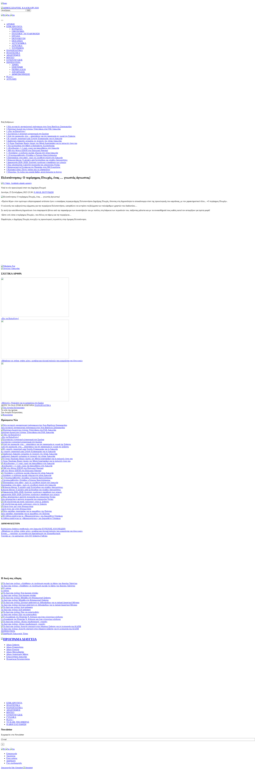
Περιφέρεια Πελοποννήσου (18, 659)
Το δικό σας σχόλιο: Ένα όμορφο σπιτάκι (18, 595)
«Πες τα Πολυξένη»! (15, 131)
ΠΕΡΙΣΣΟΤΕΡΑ (8, 631)
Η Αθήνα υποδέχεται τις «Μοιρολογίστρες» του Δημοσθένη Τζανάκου (31, 518)
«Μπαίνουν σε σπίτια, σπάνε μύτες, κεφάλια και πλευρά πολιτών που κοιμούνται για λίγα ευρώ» (42, 361)
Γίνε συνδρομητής (14, 763)
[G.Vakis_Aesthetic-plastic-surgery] (16, 183)
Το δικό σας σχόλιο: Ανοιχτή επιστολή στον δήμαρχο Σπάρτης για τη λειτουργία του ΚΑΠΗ (40, 629)
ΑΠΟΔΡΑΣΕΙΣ (18, 72)
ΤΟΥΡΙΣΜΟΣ (18, 48)
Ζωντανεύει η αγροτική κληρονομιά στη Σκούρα (27, 134)
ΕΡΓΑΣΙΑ (16, 36)
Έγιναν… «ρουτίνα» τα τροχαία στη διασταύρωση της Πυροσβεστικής (30, 533)
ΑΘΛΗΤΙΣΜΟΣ (13, 55)
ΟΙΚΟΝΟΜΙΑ (18, 31)
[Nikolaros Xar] (8, 266)
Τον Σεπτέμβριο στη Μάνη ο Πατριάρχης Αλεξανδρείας (30, 146)
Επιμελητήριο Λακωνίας (16, 657)
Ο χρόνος (5, 590)
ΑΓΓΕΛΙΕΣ (11, 79)
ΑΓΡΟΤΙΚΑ (17, 45)
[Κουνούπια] (7, 415)
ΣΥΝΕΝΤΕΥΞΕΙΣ (14, 60)
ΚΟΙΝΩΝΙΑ (17, 29)
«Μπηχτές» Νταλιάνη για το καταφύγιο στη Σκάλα (22, 403)
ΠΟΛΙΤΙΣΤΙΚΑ (13, 53)
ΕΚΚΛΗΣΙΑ (17, 41)
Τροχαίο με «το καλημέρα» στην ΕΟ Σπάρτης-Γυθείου (24, 536)
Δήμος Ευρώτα (12, 649)
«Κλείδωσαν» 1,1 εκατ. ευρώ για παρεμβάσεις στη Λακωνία (32, 148)
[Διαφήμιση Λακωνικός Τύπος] (14, 633)
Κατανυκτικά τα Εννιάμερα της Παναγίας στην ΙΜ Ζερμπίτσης (33, 167)
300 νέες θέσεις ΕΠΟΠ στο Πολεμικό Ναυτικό (27, 150)
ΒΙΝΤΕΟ (10, 57)
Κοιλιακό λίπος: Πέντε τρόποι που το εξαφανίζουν (28, 169)
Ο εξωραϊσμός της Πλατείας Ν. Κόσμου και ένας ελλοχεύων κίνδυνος (31, 619)
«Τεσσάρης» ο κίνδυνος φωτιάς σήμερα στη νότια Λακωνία (32, 153)
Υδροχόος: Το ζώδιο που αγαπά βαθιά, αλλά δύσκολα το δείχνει (34, 172)
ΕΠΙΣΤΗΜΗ (17, 67)
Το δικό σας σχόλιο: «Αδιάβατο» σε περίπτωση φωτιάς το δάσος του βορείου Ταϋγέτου (38, 586)
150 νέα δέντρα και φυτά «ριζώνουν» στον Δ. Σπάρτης (24, 504)
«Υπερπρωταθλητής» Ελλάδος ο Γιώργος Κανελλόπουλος (31, 155)
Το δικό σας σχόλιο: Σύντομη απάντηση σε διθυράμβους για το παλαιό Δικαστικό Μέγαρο (39, 605)
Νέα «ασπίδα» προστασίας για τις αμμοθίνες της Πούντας (25, 513)
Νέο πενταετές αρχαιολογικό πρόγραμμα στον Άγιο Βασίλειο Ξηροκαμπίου (39, 126)
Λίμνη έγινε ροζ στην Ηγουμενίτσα (16, 509)
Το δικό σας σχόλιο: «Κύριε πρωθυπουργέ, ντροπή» (23, 624)
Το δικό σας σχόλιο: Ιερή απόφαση (16, 610)
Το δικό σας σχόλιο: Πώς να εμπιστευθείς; (19, 614)
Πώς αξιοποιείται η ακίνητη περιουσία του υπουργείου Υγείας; (33, 165)
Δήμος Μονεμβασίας (15, 652)
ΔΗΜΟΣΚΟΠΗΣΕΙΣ (21, 74)
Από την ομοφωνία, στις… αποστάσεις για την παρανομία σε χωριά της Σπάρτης (40, 136)
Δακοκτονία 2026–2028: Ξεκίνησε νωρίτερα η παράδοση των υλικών (36, 162)
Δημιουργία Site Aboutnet (12, 767)
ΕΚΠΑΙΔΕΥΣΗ (19, 38)
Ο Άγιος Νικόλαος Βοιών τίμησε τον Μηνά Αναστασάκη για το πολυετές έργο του (41, 143)
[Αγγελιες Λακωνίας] (10, 268)
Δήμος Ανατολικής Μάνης (17, 654)
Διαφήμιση (11, 761)
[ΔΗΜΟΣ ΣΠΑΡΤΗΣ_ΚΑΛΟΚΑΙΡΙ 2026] (20, 8)
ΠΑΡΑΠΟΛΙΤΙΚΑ (14, 50)
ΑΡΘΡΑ (15, 65)
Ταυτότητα (10, 756)
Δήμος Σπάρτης (12, 645)
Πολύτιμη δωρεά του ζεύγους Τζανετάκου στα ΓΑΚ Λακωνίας (33, 129)
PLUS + (9, 77)
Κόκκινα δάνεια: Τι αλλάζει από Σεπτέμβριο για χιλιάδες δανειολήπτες (36, 160)
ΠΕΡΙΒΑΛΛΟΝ (19, 69)
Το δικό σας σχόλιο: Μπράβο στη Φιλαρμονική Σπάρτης (25, 600)
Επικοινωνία (11, 753)
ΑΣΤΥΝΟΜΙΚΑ (19, 43)
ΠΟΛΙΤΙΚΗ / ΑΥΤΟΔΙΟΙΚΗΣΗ (26, 34)
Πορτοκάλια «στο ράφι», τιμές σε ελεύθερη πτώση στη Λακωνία (34, 157)
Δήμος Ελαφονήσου (14, 647)
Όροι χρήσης (11, 758)
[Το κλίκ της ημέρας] (12, 408)
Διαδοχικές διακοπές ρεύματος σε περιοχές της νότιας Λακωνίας (34, 141)
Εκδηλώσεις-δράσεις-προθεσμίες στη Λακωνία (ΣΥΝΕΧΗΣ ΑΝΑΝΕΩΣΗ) (33, 529)
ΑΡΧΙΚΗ (10, 24)
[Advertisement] (127, 101)
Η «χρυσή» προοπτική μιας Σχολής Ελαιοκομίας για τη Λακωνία (34, 138)
